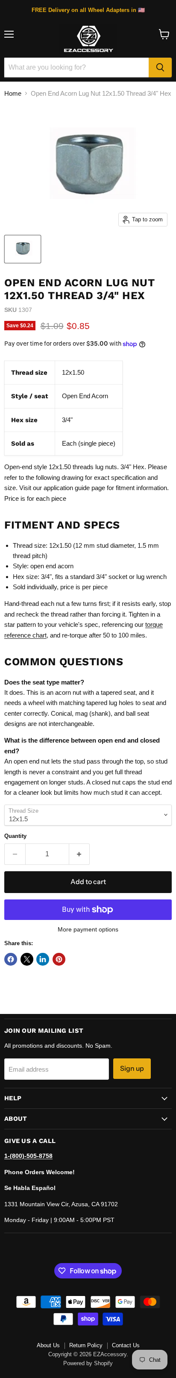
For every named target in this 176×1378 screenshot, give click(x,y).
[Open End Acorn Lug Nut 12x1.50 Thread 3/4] (23, 249)
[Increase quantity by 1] (79, 854)
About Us (48, 1345)
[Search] (160, 67)
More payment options (88, 929)
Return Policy (86, 1345)
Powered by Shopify (88, 1363)
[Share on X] (27, 959)
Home (12, 93)
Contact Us (126, 1345)
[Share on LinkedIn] (42, 959)
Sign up (132, 1068)
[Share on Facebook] (10, 959)
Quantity (15, 836)
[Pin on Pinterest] (59, 959)
